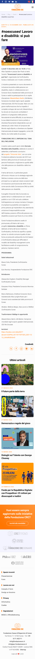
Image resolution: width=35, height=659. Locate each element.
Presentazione (6, 576)
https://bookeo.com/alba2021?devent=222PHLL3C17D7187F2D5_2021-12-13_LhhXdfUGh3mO (16, 335)
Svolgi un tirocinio (8, 592)
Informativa (5, 602)
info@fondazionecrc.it (17, 641)
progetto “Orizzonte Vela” (12, 154)
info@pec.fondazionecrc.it (17, 644)
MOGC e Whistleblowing (10, 615)
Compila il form (7, 589)
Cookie (4, 605)
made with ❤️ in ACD (17, 654)
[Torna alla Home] (17, 7)
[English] (28, 2)
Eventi (3, 27)
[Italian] (32, 2)
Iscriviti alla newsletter (17, 523)
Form (3, 579)
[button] (33, 7)
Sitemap (23, 650)
